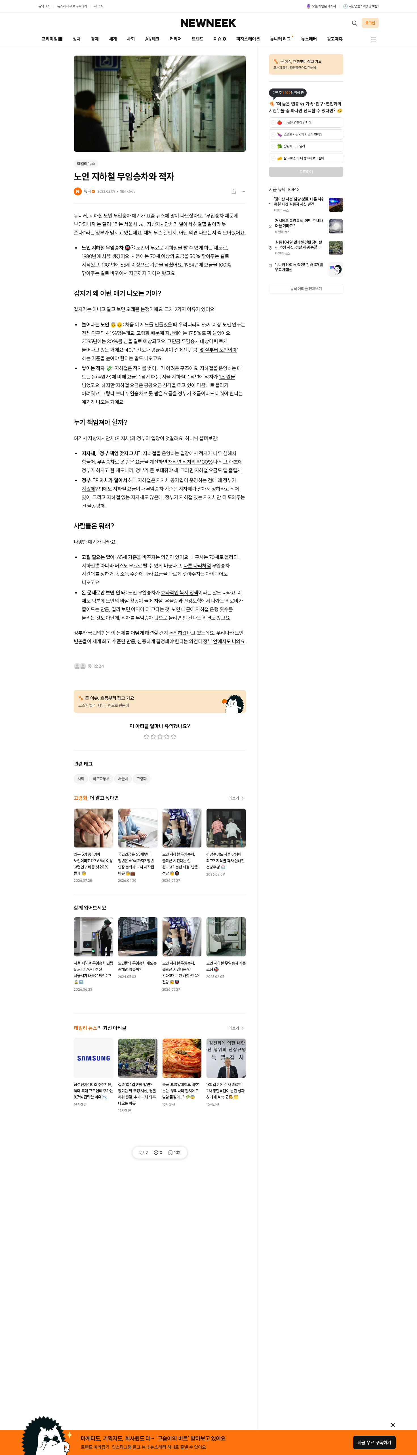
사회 (131, 39)
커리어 (176, 39)
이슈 (218, 39)
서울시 (123, 778)
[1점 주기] (146, 736)
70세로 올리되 (223, 557)
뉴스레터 (309, 39)
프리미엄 (49, 39)
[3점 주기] (160, 736)
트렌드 (198, 39)
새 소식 (98, 6)
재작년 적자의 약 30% (190, 462)
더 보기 (233, 798)
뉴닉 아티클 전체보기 (306, 288)
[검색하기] (354, 23)
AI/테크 (152, 39)
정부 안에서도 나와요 (224, 641)
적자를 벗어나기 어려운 (156, 368)
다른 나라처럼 (197, 565)
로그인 (370, 23)
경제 (95, 39)
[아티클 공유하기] (233, 191)
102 (177, 1152)
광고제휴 (335, 39)
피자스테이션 (248, 39)
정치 (77, 39)
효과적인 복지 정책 (179, 592)
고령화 (141, 778)
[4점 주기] (166, 736)
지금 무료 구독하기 (374, 1442)
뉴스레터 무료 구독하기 (72, 6)
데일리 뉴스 (86, 163)
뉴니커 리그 (280, 39)
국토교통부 (101, 778)
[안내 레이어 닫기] (393, 1425)
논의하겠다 (180, 633)
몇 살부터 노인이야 (218, 350)
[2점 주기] (153, 736)
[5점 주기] (173, 736)
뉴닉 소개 (44, 6)
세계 (113, 39)
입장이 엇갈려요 (167, 438)
